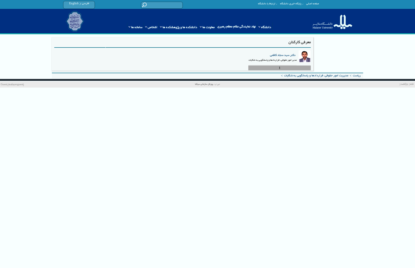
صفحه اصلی (312, 3)
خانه (412, 84)
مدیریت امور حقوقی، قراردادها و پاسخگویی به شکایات (316, 75)
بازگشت (404, 84)
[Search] (144, 5)
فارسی (85, 3)
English (74, 3)
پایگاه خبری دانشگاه (290, 3)
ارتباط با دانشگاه (266, 3)
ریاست (357, 75)
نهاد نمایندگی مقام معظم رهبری (236, 27)
